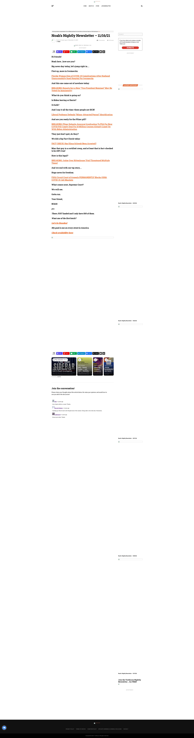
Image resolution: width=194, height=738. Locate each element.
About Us (91, 6)
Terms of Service (81, 729)
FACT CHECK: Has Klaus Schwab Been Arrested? (74, 143)
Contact (125, 729)
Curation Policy (92, 729)
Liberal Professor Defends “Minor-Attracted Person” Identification (82, 114)
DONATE (130, 48)
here (99, 31)
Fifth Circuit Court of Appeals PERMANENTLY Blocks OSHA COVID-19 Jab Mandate (79, 178)
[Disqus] (83, 418)
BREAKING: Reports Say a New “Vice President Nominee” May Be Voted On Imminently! (82, 89)
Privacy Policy (70, 729)
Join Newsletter (106, 6)
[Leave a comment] (4, 728)
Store (97, 6)
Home (85, 6)
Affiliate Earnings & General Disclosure (110, 729)
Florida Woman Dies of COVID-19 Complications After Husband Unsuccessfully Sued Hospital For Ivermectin (81, 77)
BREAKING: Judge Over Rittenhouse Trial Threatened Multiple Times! (81, 161)
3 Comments (101, 40)
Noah (59, 41)
